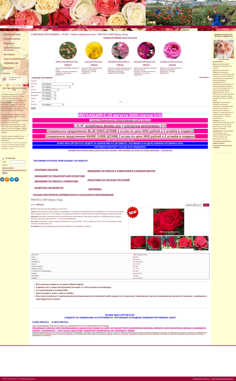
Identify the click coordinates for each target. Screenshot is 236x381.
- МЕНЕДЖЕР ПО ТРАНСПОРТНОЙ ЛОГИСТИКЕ (59, 176)
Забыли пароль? (8, 168)
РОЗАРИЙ (149, 27)
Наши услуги (9, 43)
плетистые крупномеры (142, 125)
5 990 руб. (120, 65)
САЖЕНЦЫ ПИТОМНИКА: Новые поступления (120, 38)
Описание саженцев (12, 39)
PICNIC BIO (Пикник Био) (93, 62)
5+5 (149, 120)
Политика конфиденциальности (222, 379)
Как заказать (9, 54)
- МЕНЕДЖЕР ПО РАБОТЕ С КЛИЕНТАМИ (56, 181)
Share (2, 179)
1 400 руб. (94, 65)
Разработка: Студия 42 (201, 379)
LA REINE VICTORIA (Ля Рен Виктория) (171, 62)
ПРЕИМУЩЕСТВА (11, 63)
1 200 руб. (172, 65)
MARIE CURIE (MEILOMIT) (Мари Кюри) (67, 62)
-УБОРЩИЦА (95, 189)
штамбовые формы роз (103, 125)
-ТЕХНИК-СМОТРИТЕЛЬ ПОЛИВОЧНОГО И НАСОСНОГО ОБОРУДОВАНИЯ (72, 195)
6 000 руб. (146, 65)
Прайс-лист (9, 68)
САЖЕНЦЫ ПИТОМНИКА (16, 27)
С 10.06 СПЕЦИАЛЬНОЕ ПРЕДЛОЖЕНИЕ (111, 120)
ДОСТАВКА (82, 27)
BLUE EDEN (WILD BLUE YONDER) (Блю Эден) (145, 62)
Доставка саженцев (12, 34)
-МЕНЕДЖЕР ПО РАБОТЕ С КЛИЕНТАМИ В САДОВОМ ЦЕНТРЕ (121, 171)
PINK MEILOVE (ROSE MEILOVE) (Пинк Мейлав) (119, 62)
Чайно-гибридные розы (83, 34)
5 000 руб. (68, 65)
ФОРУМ (215, 27)
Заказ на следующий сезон (15, 59)
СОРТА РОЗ (140, 120)
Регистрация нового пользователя (14, 170)
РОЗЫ (65, 34)
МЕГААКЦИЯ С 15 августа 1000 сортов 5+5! (120, 115)
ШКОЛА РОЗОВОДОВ (182, 27)
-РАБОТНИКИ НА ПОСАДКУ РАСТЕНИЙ (108, 180)
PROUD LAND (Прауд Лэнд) (113, 34)
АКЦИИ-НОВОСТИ (49, 27)
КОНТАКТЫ (115, 27)
